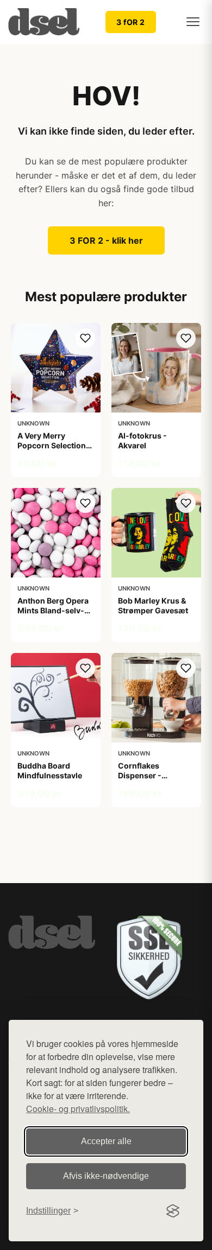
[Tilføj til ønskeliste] (85, 338)
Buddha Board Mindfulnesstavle (49, 770)
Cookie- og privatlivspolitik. (78, 1108)
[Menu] (193, 22)
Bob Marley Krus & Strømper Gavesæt (153, 605)
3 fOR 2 (130, 22)
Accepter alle (106, 1141)
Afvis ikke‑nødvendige (106, 1176)
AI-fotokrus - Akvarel (142, 440)
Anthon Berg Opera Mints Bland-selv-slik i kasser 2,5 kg (53, 610)
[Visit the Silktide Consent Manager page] (173, 1211)
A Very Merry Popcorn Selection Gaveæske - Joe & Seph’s (51, 450)
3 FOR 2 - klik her (106, 240)
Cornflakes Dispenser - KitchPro (139, 775)
